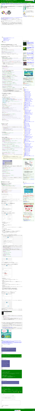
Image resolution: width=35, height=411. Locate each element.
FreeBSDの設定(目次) (16, 3)
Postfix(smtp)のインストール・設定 (28, 113)
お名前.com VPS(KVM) (10, 327)
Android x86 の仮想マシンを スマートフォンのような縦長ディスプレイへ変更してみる (30, 48)
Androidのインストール (26, 89)
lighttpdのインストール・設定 (27, 96)
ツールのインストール (26, 106)
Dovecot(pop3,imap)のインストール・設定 (29, 99)
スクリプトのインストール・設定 (27, 91)
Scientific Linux (25, 127)
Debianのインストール (26, 109)
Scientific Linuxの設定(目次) (20, 3)
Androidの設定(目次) (3, 3)
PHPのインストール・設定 (26, 124)
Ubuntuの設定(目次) (25, 3)
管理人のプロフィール (10, 0)
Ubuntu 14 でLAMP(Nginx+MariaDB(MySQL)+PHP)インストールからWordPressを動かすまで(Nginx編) (11, 342)
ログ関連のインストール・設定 (27, 104)
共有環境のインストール (26, 107)
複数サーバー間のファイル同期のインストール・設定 (29, 121)
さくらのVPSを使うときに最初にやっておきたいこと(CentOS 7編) (8, 341)
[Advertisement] (11, 30)
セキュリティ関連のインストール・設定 (28, 134)
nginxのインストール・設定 (27, 111)
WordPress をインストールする (6, 40)
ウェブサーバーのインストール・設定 (27, 129)
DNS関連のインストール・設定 (27, 102)
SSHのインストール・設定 (26, 123)
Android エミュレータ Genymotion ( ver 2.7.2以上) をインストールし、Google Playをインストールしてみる (30, 43)
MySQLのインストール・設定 (27, 94)
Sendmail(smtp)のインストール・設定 (28, 98)
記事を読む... (33, 51)
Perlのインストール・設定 (27, 118)
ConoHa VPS (6, 327)
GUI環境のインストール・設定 (27, 148)
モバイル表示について (15, 0)
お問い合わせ (4, 0)
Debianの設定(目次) (11, 3)
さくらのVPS (3, 327)
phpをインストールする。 (6, 38)
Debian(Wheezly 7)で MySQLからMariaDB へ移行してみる (6, 18)
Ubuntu (24, 142)
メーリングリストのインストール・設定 (28, 101)
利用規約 (6, 0)
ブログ (24, 156)
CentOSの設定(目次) (7, 3)
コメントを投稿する (8, 344)
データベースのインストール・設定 (27, 93)
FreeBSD (24, 122)
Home (1, 0)
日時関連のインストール (26, 154)
